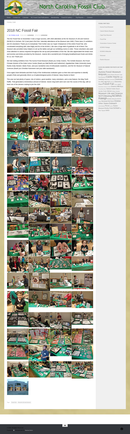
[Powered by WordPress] (13, 430)
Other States (103, 103)
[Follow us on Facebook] (122, 429)
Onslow (117, 101)
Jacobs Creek (102, 91)
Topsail (103, 110)
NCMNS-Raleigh (105, 47)
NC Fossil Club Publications (40, 17)
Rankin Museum (105, 59)
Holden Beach (116, 89)
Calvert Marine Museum (107, 31)
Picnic (107, 106)
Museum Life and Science (24, 402)
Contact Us (16, 17)
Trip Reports (79, 17)
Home (9, 17)
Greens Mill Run (117, 86)
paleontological (101, 106)
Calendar (25, 17)
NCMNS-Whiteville (105, 51)
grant (119, 84)
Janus (109, 91)
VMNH (107, 110)
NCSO (119, 99)
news (99, 101)
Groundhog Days (102, 88)
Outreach (113, 103)
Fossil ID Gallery (66, 17)
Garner (115, 84)
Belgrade (102, 74)
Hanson (108, 89)
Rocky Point (108, 108)
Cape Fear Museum (106, 35)
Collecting (106, 79)
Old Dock (111, 101)
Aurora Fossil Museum (106, 27)
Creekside (118, 79)
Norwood (102, 55)
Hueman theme (29, 430)
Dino (99, 81)
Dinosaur (112, 81)
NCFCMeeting (105, 96)
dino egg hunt (105, 82)
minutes (118, 91)
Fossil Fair (11, 22)
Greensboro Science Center (108, 43)
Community (111, 79)
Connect (89, 17)
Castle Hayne (112, 77)
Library (113, 91)
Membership (55, 17)
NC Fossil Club (14, 35)
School (116, 108)
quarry (111, 106)
